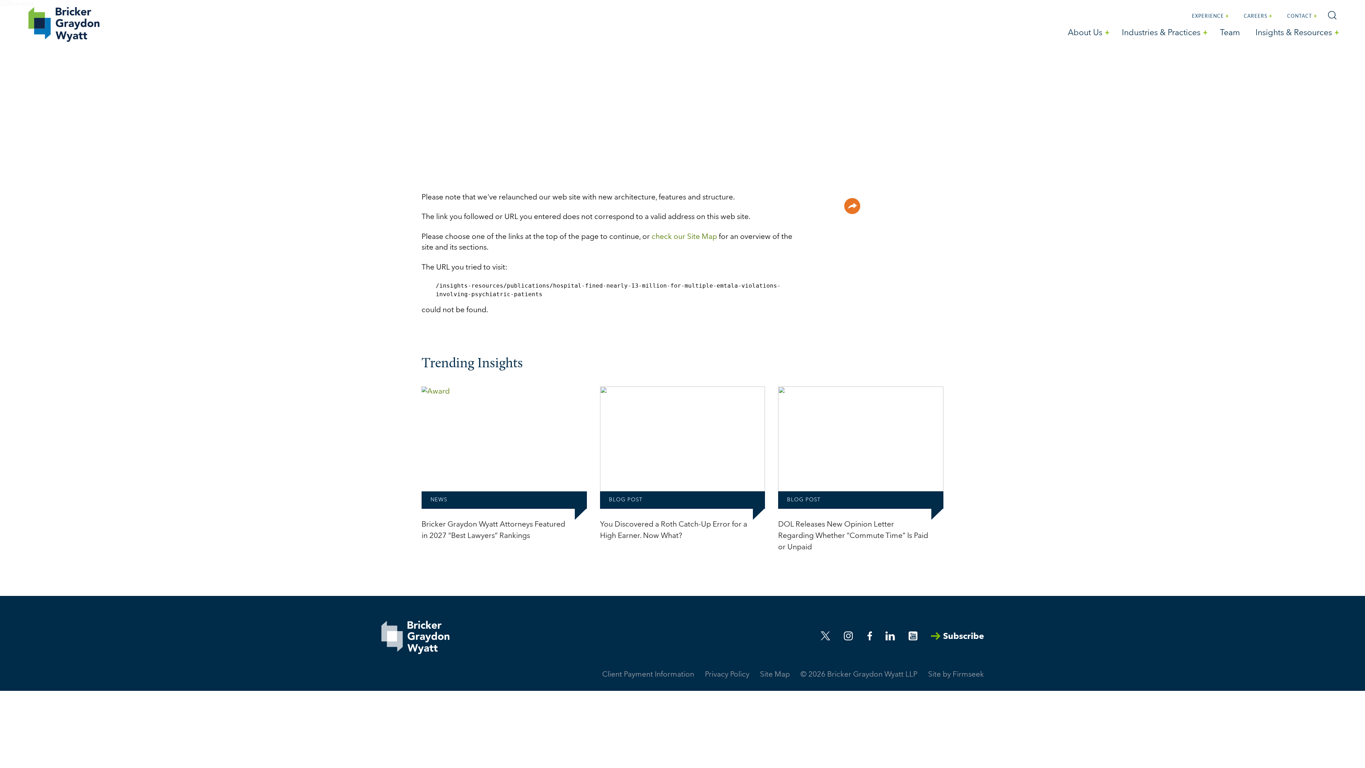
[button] (852, 206)
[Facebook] (869, 635)
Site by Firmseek (956, 674)
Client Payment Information (648, 674)
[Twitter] (825, 635)
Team (1230, 33)
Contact (1299, 16)
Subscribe (963, 637)
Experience (1208, 16)
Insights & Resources (1294, 33)
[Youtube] (913, 635)
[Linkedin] (890, 635)
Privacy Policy (727, 674)
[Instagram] (849, 635)
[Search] (1332, 15)
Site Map (775, 674)
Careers (1255, 16)
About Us (1085, 33)
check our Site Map (684, 237)
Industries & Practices (1161, 33)
